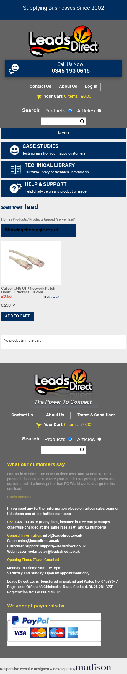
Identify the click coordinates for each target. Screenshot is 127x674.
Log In (91, 86)
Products (56, 111)
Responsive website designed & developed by (38, 669)
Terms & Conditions (96, 415)
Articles (86, 111)
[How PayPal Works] (63, 629)
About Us (68, 86)
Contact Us (40, 86)
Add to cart (17, 316)
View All (115, 342)
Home (5, 219)
